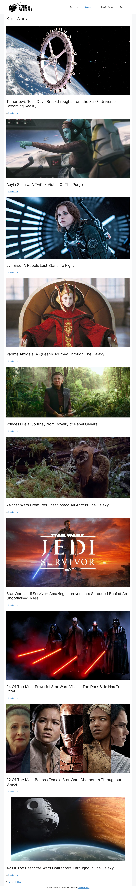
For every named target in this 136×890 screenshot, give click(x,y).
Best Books (74, 7)
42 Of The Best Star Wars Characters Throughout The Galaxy (60, 868)
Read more (13, 113)
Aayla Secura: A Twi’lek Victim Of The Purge (44, 184)
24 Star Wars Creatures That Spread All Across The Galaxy (57, 505)
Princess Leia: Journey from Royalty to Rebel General (52, 424)
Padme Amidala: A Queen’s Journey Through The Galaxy (55, 354)
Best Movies (89, 7)
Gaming (122, 7)
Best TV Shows (107, 7)
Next (20, 882)
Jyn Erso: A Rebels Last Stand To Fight (40, 265)
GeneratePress (83, 888)
